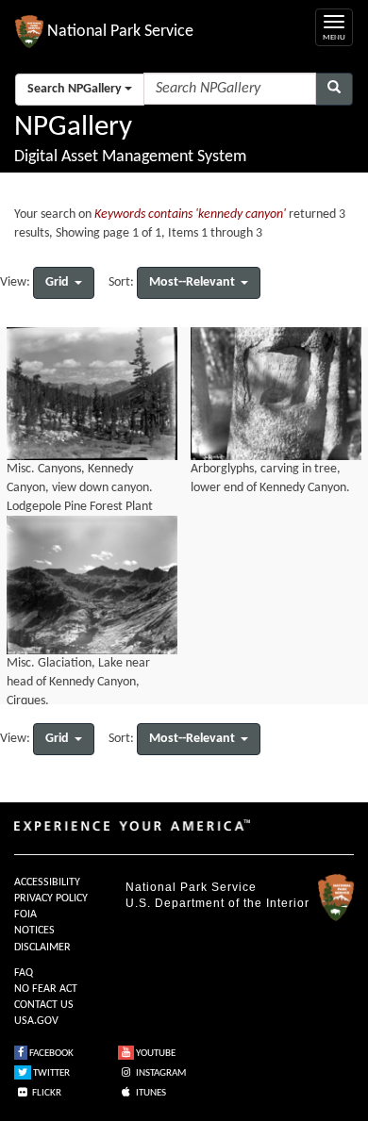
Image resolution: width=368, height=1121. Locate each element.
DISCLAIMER (42, 947)
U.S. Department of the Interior (217, 903)
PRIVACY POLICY (51, 898)
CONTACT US (44, 1005)
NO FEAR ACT (45, 989)
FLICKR (45, 1093)
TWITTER (50, 1073)
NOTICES (34, 930)
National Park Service (191, 887)
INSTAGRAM (160, 1073)
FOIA (25, 914)
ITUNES (150, 1093)
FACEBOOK (50, 1053)
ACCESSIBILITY (47, 882)
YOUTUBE (155, 1053)
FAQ (23, 973)
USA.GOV (36, 1021)
